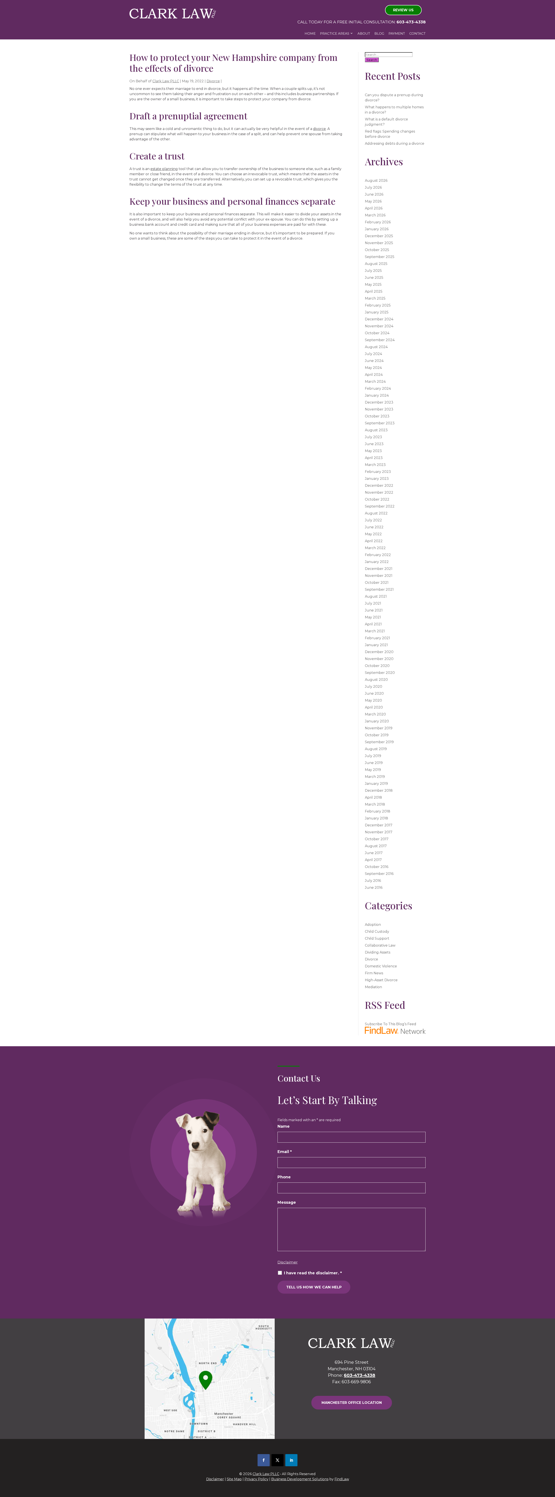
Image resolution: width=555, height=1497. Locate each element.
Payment (396, 33)
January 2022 (377, 562)
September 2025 (379, 257)
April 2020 (374, 707)
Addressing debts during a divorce (394, 143)
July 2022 (373, 520)
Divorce (213, 81)
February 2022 (378, 555)
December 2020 (379, 652)
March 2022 (375, 548)
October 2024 (377, 333)
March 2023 (375, 465)
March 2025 (375, 298)
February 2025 (378, 305)
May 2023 (373, 451)
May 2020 (373, 700)
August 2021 (376, 596)
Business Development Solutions (299, 1479)
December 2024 (379, 319)
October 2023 (377, 416)
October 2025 (377, 250)
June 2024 (374, 361)
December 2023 (379, 402)
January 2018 (376, 818)
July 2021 (373, 603)
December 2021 (378, 569)
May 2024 (373, 368)
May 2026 (373, 201)
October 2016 (376, 867)
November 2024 (379, 326)
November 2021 (378, 576)
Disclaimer (288, 1262)
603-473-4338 (411, 22)
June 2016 (373, 888)
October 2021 (376, 583)
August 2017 (376, 846)
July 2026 (373, 187)
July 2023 (373, 437)
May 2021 (373, 617)
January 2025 (376, 312)
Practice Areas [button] (334, 33)
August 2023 (376, 430)
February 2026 (378, 222)
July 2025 (373, 271)
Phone (284, 1177)
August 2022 (376, 513)
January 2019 (376, 784)
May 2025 (373, 284)
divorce (319, 129)
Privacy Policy (256, 1479)
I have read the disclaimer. (313, 1273)
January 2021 (376, 645)
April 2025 (373, 291)
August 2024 (376, 347)
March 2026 (375, 215)
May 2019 (373, 770)
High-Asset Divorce (381, 980)
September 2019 (379, 742)
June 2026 (374, 194)
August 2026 (376, 180)
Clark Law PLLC (165, 81)
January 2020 (377, 721)
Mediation (373, 987)
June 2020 (374, 693)
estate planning (164, 169)
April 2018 (373, 797)
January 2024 (377, 395)
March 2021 (375, 631)
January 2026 (376, 229)
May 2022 (373, 534)
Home (310, 33)
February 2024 (378, 388)
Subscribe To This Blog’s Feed (390, 1024)
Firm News (374, 973)
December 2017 (378, 825)
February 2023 (378, 472)
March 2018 (375, 804)
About (363, 33)
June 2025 (374, 278)
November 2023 (379, 409)
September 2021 (379, 589)
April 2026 (373, 208)
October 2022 (377, 499)
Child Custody (377, 931)
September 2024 (380, 340)
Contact (417, 33)
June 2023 (374, 444)
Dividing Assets (377, 952)
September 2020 (380, 673)
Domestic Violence (381, 966)
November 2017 (378, 832)
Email (285, 1151)
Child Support (377, 938)
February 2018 (377, 811)
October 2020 (377, 666)
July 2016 (373, 881)
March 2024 (375, 382)
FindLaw (342, 1479)
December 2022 (379, 485)
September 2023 (380, 423)
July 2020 (373, 686)
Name (284, 1126)
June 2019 (374, 763)
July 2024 (373, 354)
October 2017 (376, 839)
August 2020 (376, 680)
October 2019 (376, 735)
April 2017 (373, 860)
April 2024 (374, 375)
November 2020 (379, 659)
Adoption (373, 925)
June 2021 (374, 610)
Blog (379, 33)
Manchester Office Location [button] (352, 1403)
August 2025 (376, 264)
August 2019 (376, 749)
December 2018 (379, 790)
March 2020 (375, 714)
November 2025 (379, 243)
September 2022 (380, 506)
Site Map (234, 1479)
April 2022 (374, 541)
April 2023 (374, 458)
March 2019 (375, 777)
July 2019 (373, 756)
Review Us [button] (403, 10)
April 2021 (373, 624)
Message (287, 1202)
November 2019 (378, 728)
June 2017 (374, 853)
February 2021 (377, 638)
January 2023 (377, 479)
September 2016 (379, 874)
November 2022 (379, 492)
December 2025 (379, 236)
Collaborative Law (380, 945)
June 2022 (374, 527)
